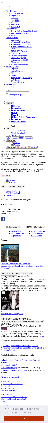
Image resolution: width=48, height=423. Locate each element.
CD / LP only (16, 135)
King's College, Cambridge (21, 78)
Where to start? (12, 38)
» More (38, 290)
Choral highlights (17, 62)
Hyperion (14, 69)
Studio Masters (16, 53)
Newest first (16, 231)
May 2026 (15, 22)
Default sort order (13, 227)
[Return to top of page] (10, 377)
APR (13, 73)
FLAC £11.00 (16, 273)
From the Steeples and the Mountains (15, 264)
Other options (39, 227)
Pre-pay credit (5, 386)
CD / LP (29, 138)
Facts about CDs (6, 394)
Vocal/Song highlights (19, 64)
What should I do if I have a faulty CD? (14, 397)
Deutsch (16, 145)
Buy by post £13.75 (9, 277)
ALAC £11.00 (27, 273)
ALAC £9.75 (26, 319)
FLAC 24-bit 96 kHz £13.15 (11, 321)
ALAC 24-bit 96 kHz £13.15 (33, 321)
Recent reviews (17, 13)
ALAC (21, 138)
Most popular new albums (21, 42)
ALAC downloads (18, 133)
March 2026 (15, 27)
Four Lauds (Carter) (9, 365)
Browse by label (12, 66)
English (12, 147)
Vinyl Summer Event (19, 33)
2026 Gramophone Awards (21, 47)
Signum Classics (17, 82)
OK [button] (24, 419)
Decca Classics (17, 71)
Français (16, 143)
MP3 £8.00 (6, 319)
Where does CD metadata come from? (13, 399)
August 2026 (16, 15)
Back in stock (16, 40)
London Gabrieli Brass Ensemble (14, 266)
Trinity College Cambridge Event (24, 31)
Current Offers (11, 29)
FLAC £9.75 (16, 319)
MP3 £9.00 (6, 273)
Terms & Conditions (7, 388)
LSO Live (15, 80)
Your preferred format (16, 186)
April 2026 (15, 24)
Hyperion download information (12, 384)
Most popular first (18, 233)
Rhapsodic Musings (9, 368)
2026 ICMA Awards (19, 51)
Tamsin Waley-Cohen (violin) (12, 314)
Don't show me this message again (17, 200)
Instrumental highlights (20, 60)
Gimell (13, 75)
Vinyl (13, 49)
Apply (13, 126)
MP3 (8, 128)
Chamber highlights (18, 58)
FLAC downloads (18, 131)
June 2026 (15, 20)
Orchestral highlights (19, 55)
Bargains (14, 35)
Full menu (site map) (14, 95)
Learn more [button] (27, 412)
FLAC (15, 138)
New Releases (11, 11)
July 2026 (14, 18)
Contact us (4, 401)
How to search (5, 381)
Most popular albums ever (21, 44)
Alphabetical (16, 236)
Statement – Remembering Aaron (14, 370)
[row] (24, 267)
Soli (2, 311)
